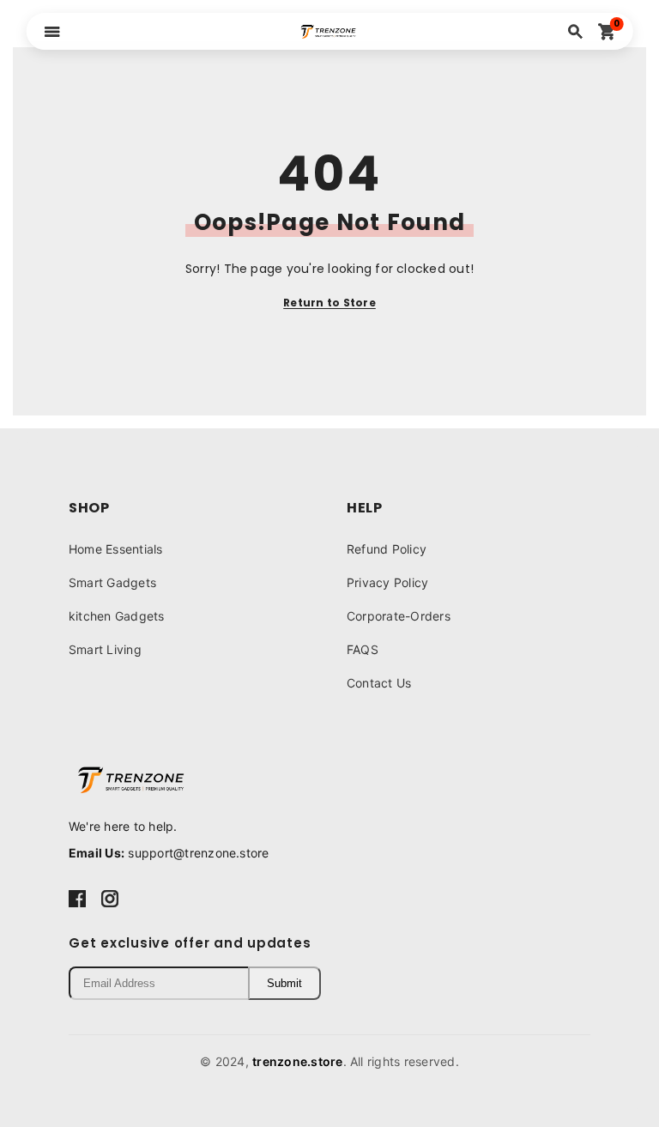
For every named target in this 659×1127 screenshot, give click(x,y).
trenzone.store (297, 1061)
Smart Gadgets (112, 582)
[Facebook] (77, 897)
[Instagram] (109, 897)
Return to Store (329, 302)
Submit (284, 983)
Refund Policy (386, 549)
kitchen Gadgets (117, 616)
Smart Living (105, 649)
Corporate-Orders (398, 616)
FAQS (362, 649)
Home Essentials (116, 549)
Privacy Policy (387, 582)
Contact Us (379, 683)
